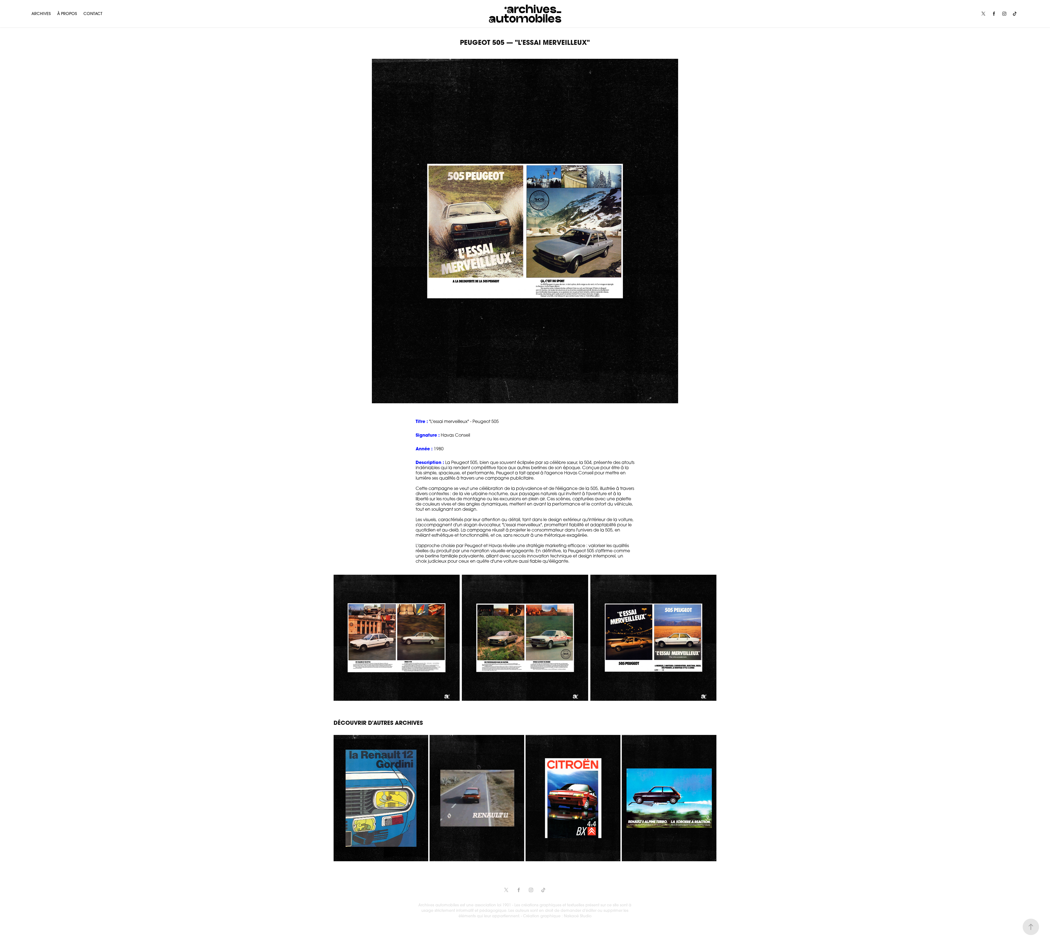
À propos (67, 13)
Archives (41, 13)
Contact (92, 13)
